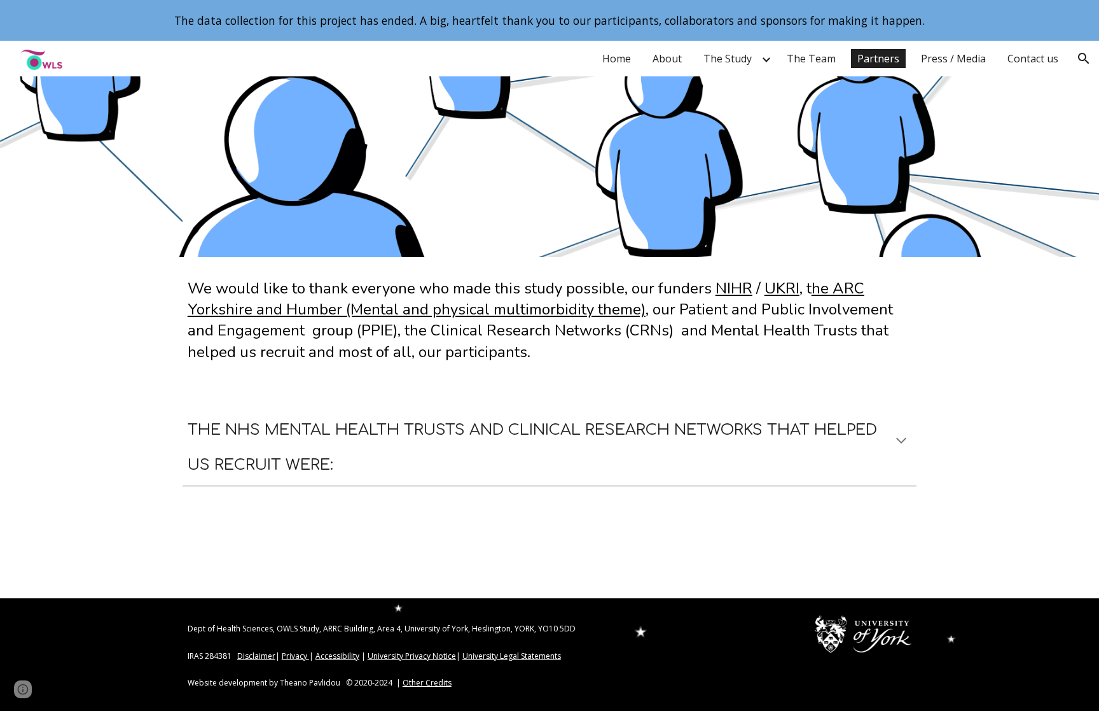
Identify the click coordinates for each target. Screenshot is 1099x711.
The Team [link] (811, 59)
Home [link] (616, 59)
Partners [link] (878, 59)
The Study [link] (727, 59)
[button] (1083, 58)
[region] (549, 20)
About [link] (667, 59)
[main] (549, 319)
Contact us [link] (1032, 59)
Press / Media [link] (953, 59)
